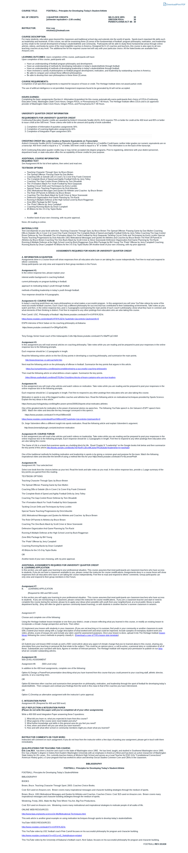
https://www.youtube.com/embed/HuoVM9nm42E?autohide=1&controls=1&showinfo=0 (61, 419)
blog (160, 648)
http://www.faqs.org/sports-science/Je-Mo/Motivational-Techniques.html (54, 814)
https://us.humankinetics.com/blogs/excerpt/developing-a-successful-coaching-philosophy (66, 369)
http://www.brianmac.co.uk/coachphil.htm (43, 360)
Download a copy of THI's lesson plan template (96, 635)
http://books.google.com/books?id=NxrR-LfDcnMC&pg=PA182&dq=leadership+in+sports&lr (88, 448)
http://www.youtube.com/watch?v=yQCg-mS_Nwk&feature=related (52, 835)
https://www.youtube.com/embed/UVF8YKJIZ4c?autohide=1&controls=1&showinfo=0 (60, 319)
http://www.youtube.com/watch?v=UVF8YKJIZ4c (44, 827)
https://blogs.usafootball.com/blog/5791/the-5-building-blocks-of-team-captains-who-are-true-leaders (70, 377)
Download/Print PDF (175, 4)
